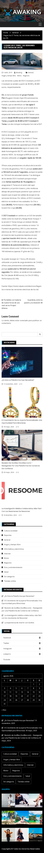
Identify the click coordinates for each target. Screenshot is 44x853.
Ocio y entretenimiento (13, 567)
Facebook (7, 637)
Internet (7, 553)
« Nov (4, 710)
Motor (19, 76)
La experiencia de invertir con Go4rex (19, 622)
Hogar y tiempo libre (9, 76)
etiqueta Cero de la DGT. (32, 124)
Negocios (26, 76)
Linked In (7, 654)
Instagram (7, 648)
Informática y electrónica (14, 549)
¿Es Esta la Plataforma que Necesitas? (18, 380)
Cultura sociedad (10, 531)
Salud (6, 572)
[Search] (40, 334)
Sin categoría (9, 576)
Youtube (6, 659)
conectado (24, 320)
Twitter (6, 643)
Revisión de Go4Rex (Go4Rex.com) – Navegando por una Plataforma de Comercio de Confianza (21, 466)
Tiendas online (10, 581)
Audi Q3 (18, 219)
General (30, 72)
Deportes (8, 535)
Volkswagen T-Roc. (13, 138)
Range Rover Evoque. (30, 219)
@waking (19, 72)
